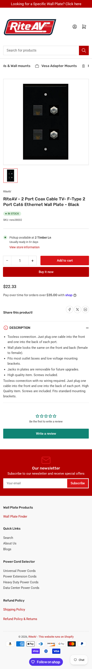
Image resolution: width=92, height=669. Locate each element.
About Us (9, 543)
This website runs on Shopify (56, 636)
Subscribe (78, 483)
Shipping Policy (14, 609)
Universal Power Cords (19, 571)
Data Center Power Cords (21, 588)
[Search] (84, 50)
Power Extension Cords (20, 576)
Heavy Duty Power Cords (21, 582)
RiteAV (7, 191)
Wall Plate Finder (15, 516)
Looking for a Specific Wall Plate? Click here (46, 4)
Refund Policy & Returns (20, 619)
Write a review (46, 434)
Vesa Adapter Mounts (57, 66)
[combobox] (46, 50)
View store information (24, 247)
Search (8, 538)
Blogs (7, 549)
